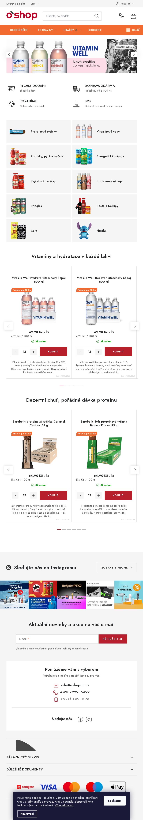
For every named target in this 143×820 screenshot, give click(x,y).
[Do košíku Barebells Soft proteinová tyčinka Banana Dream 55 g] (118, 495)
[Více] (133, 30)
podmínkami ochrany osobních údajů (68, 648)
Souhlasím (114, 801)
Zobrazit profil (114, 567)
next (134, 326)
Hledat (96, 16)
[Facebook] (80, 719)
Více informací (64, 805)
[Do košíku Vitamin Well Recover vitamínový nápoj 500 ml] (118, 351)
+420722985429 (122, 16)
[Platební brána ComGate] (25, 787)
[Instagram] (89, 719)
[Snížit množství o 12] (15, 352)
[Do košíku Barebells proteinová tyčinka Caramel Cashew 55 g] (53, 495)
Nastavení (27, 814)
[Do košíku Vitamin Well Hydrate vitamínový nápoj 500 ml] (53, 351)
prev (8, 326)
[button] (9, 54)
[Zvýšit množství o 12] (33, 352)
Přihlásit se (113, 639)
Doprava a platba (15, 3)
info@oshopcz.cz (75, 685)
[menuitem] (20, 30)
